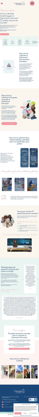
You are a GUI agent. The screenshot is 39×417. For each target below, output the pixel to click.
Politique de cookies (23, 415)
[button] (37, 404)
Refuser (25, 413)
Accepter (18, 413)
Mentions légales (29, 415)
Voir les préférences (33, 413)
